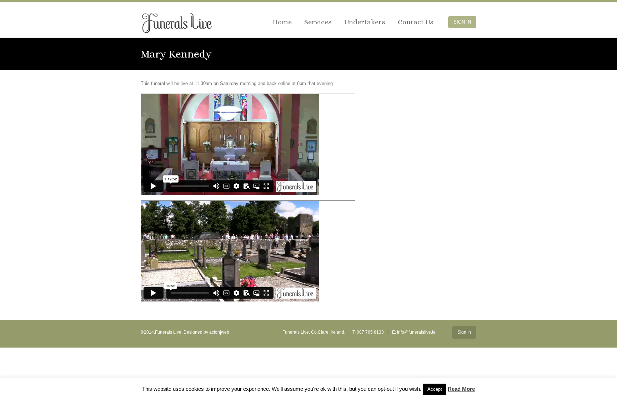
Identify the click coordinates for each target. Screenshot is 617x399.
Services (318, 22)
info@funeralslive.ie (416, 332)
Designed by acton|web (206, 332)
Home (282, 22)
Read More (461, 389)
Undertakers (364, 22)
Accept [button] (434, 389)
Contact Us (415, 22)
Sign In (462, 22)
